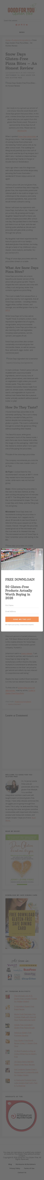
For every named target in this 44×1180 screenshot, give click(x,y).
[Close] (40, 551)
